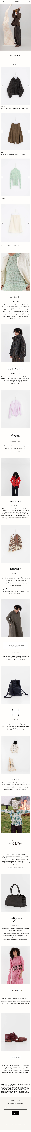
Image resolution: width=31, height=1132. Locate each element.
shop (15, 58)
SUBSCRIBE (15, 1113)
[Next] (29, 86)
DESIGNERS (25, 1121)
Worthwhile (17, 1128)
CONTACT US (12, 1121)
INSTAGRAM (19, 1121)
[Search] (5, 1)
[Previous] (2, 86)
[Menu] (1, 1)
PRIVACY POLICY (9, 1124)
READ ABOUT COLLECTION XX (15, 867)
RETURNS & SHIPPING (13, 1122)
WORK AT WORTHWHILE (20, 1124)
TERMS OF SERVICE (24, 1122)
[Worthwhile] (15, 1)
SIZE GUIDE (5, 1122)
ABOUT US (5, 1121)
